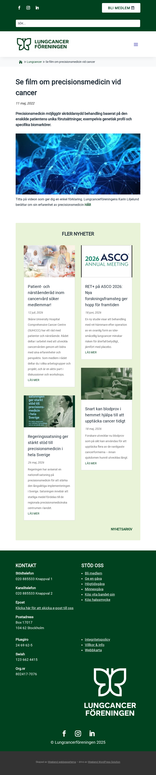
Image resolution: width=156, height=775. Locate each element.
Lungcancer (34, 61)
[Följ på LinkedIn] (37, 7)
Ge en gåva (93, 578)
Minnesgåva (94, 589)
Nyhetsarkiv (121, 529)
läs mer (33, 380)
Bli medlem (119, 8)
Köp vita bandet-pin (100, 594)
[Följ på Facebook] (19, 7)
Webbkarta (93, 650)
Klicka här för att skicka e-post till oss (45, 608)
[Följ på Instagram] (28, 7)
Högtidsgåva (95, 584)
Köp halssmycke (97, 600)
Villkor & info (94, 645)
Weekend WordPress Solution (104, 762)
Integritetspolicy (97, 639)
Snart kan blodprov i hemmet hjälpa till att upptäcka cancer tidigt (105, 414)
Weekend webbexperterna (62, 762)
